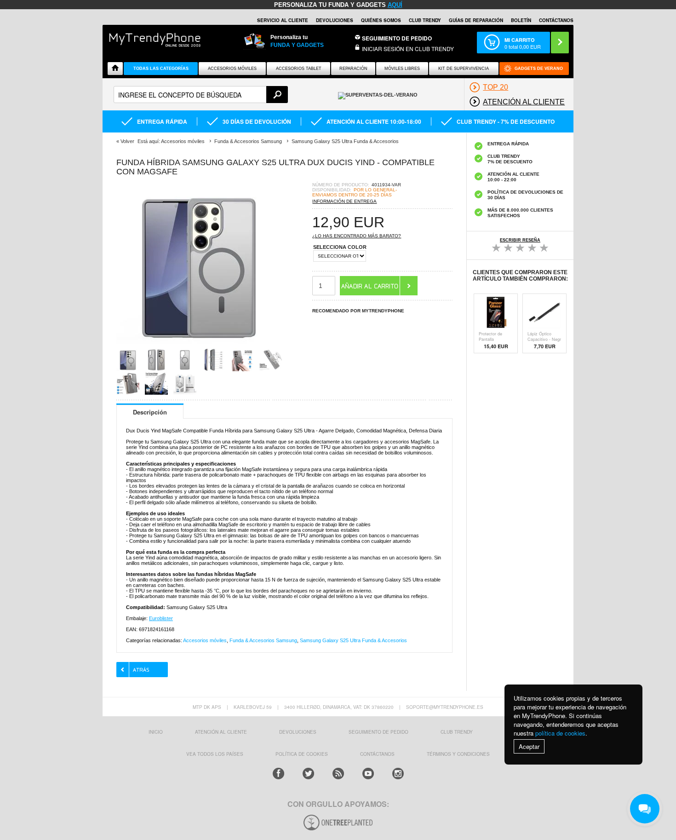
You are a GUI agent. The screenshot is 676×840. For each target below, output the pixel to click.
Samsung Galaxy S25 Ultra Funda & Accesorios (353, 640)
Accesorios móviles (205, 640)
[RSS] (338, 773)
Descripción (150, 412)
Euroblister (161, 618)
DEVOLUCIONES (334, 20)
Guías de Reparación (476, 20)
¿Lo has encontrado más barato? (356, 235)
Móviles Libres (402, 68)
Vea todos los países (214, 754)
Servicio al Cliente (282, 20)
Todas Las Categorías (161, 68)
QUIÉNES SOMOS (381, 20)
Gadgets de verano (539, 68)
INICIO (156, 732)
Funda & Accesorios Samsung (263, 640)
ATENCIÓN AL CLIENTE (221, 732)
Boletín (521, 20)
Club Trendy (425, 20)
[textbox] (201, 94)
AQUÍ (395, 4)
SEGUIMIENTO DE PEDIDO (378, 732)
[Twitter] (308, 773)
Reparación (353, 68)
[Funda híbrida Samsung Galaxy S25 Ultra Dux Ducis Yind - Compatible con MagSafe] (199, 345)
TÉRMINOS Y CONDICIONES (458, 754)
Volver (127, 141)
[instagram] (398, 773)
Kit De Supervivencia (463, 68)
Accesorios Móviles (232, 68)
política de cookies (560, 733)
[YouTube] (368, 773)
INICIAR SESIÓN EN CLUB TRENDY (408, 48)
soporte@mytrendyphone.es (444, 707)
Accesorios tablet (298, 68)
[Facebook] (278, 773)
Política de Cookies (301, 754)
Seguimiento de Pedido (397, 38)
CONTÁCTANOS (556, 20)
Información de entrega (344, 201)
